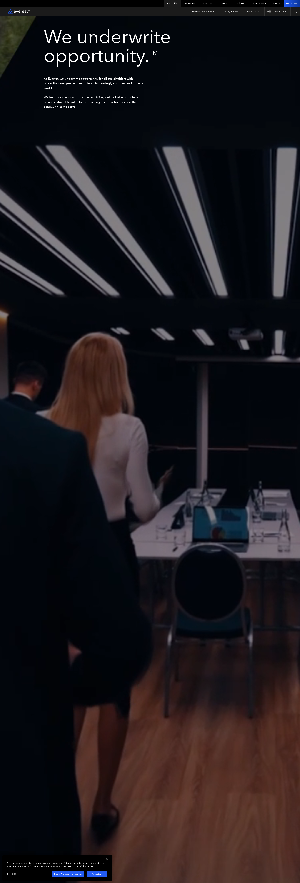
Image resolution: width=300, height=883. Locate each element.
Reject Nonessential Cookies (68, 874)
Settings (11, 874)
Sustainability (259, 3)
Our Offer (172, 3)
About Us (190, 3)
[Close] (106, 858)
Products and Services (203, 11)
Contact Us (251, 11)
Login (289, 3)
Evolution (240, 3)
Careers (224, 3)
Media (276, 3)
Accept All (97, 874)
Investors (207, 3)
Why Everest (232, 11)
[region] (57, 868)
